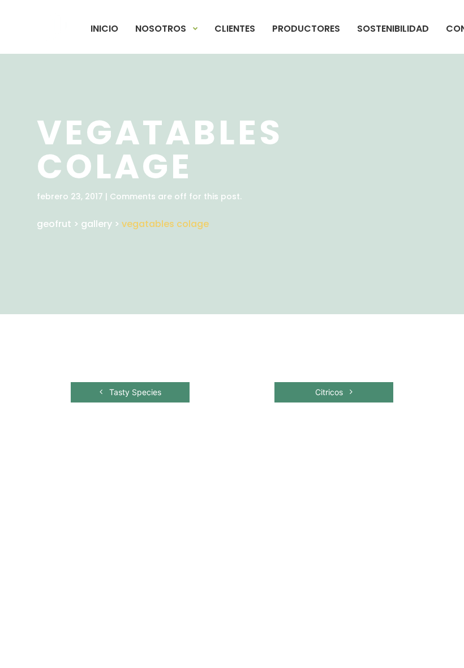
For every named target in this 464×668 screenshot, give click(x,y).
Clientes (234, 29)
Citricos (330, 392)
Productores (306, 29)
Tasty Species (134, 392)
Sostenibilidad (393, 29)
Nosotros (160, 29)
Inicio (104, 29)
